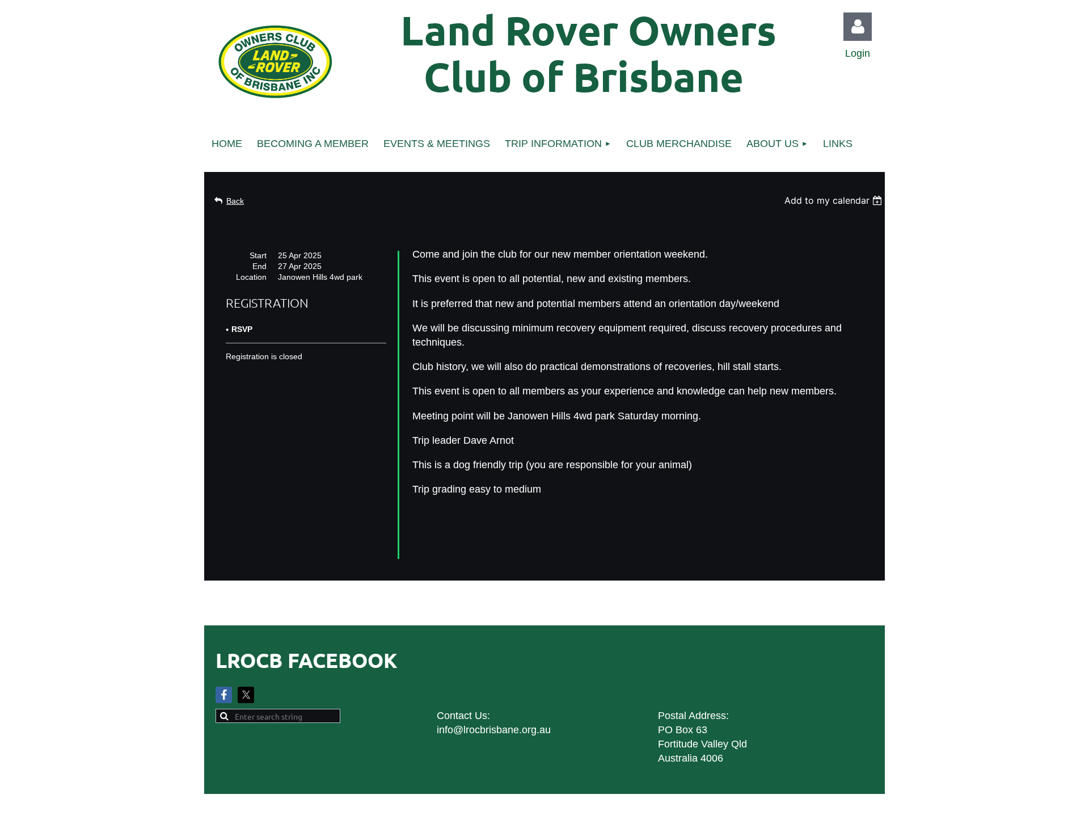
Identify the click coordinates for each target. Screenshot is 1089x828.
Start (258, 255)
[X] (246, 695)
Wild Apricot (756, 813)
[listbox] (834, 200)
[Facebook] (224, 695)
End (259, 266)
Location (251, 276)
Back (235, 200)
